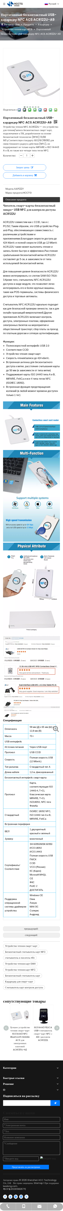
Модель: (9, 189)
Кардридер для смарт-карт (19, 981)
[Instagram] (16, 1196)
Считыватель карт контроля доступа (24, 987)
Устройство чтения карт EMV (20, 963)
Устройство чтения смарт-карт (21, 946)
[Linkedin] (21, 1196)
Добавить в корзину (23, 175)
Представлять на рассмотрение (26, 1167)
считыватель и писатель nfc (20, 958)
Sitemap (38, 1183)
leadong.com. (10, 1186)
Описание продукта (16, 199)
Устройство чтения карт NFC (20, 970)
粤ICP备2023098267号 (14, 1189)
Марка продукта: (14, 192)
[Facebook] (5, 1196)
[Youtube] (10, 1196)
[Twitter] (26, 1196)
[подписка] (55, 1103)
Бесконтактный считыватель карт (22, 975)
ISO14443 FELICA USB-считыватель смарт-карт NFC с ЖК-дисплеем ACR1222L (20, 1034)
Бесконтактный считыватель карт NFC (25, 952)
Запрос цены (22, 167)
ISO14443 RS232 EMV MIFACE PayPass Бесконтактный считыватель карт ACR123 (43, 1035)
